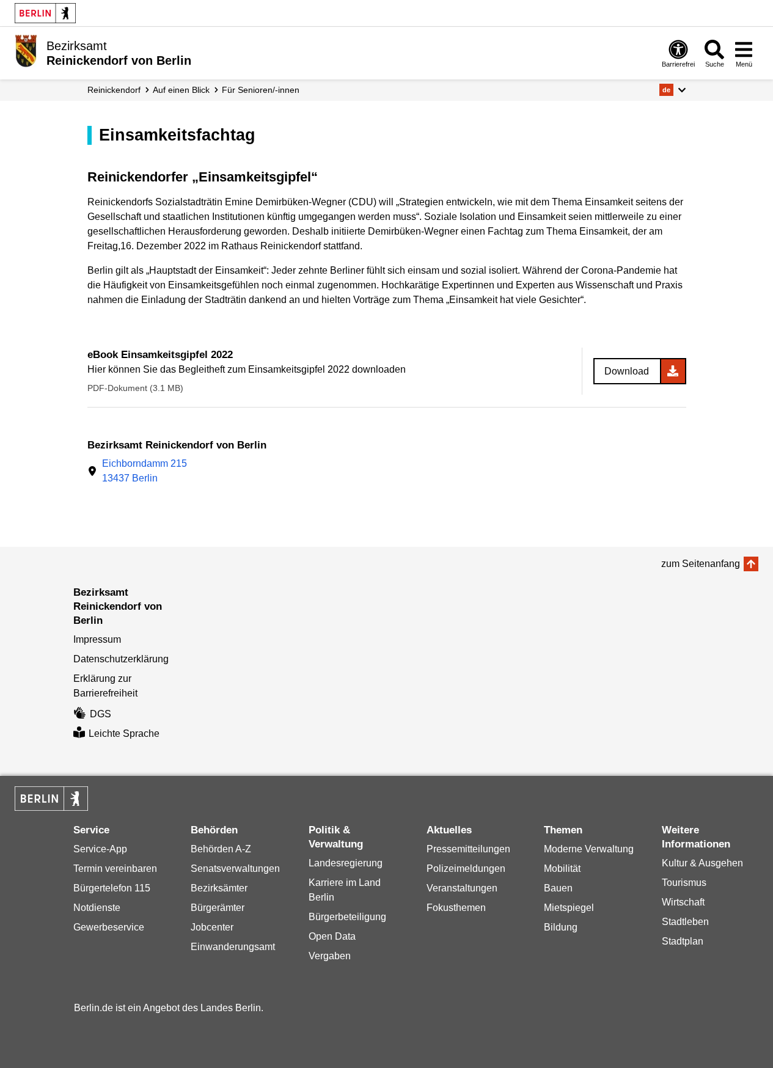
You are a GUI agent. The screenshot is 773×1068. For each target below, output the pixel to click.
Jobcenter (212, 927)
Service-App (100, 849)
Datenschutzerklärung (121, 659)
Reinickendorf (114, 90)
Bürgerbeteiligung (347, 917)
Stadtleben (685, 921)
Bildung (560, 927)
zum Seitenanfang (700, 563)
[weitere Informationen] (26, 52)
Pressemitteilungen (468, 849)
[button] (672, 90)
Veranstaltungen (462, 888)
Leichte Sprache (124, 733)
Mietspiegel (569, 907)
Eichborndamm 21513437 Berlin (144, 470)
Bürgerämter (217, 907)
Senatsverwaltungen (235, 868)
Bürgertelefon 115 (111, 888)
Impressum (97, 639)
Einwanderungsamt (233, 947)
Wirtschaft (683, 902)
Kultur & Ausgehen (702, 863)
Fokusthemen (456, 907)
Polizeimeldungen (466, 868)
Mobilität (562, 868)
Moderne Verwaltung (589, 849)
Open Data (332, 936)
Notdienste (96, 907)
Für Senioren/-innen (260, 90)
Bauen (558, 888)
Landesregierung (346, 863)
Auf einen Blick (181, 90)
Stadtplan (682, 941)
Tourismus (684, 882)
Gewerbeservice (108, 927)
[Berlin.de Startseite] (45, 13)
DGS (100, 714)
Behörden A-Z (221, 849)
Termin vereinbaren (115, 868)
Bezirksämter (219, 888)
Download (626, 371)
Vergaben (330, 956)
